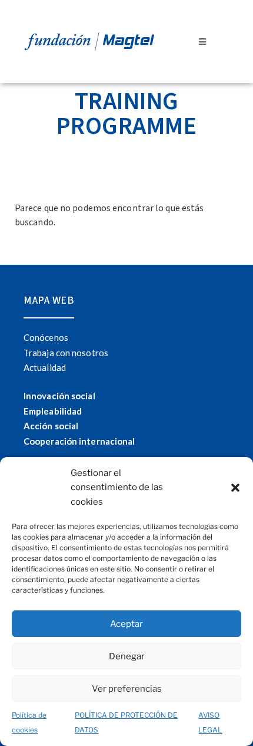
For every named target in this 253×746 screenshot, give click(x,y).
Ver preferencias (127, 688)
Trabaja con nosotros (66, 352)
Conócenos (46, 337)
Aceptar (126, 624)
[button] (235, 488)
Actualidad (45, 367)
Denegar (127, 656)
